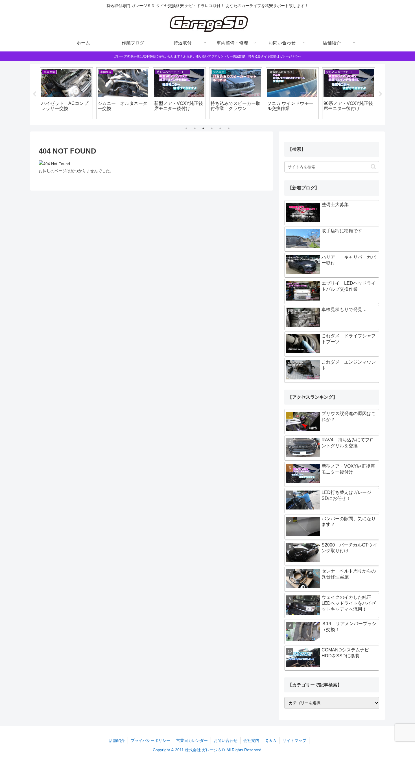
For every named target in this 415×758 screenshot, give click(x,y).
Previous (34, 94)
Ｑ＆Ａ (271, 740)
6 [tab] (228, 128)
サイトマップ (294, 740)
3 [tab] (203, 128)
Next (380, 94)
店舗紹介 (117, 740)
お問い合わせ (225, 740)
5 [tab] (220, 128)
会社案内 (251, 740)
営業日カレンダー (192, 740)
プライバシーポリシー (150, 740)
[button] (373, 166)
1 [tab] (186, 128)
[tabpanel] (66, 93)
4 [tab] (212, 128)
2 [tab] (195, 128)
